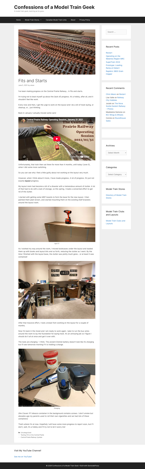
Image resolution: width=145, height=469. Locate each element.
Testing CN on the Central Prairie (32, 435)
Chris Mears (111, 94)
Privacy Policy (85, 20)
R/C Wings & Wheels (114, 115)
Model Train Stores (32, 20)
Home (18, 20)
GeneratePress (93, 466)
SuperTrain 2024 (113, 62)
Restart (109, 53)
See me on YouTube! (23, 457)
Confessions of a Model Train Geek (54, 7)
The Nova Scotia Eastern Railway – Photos (115, 106)
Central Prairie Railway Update (31, 437)
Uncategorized (26, 432)
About (73, 20)
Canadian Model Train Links (56, 20)
